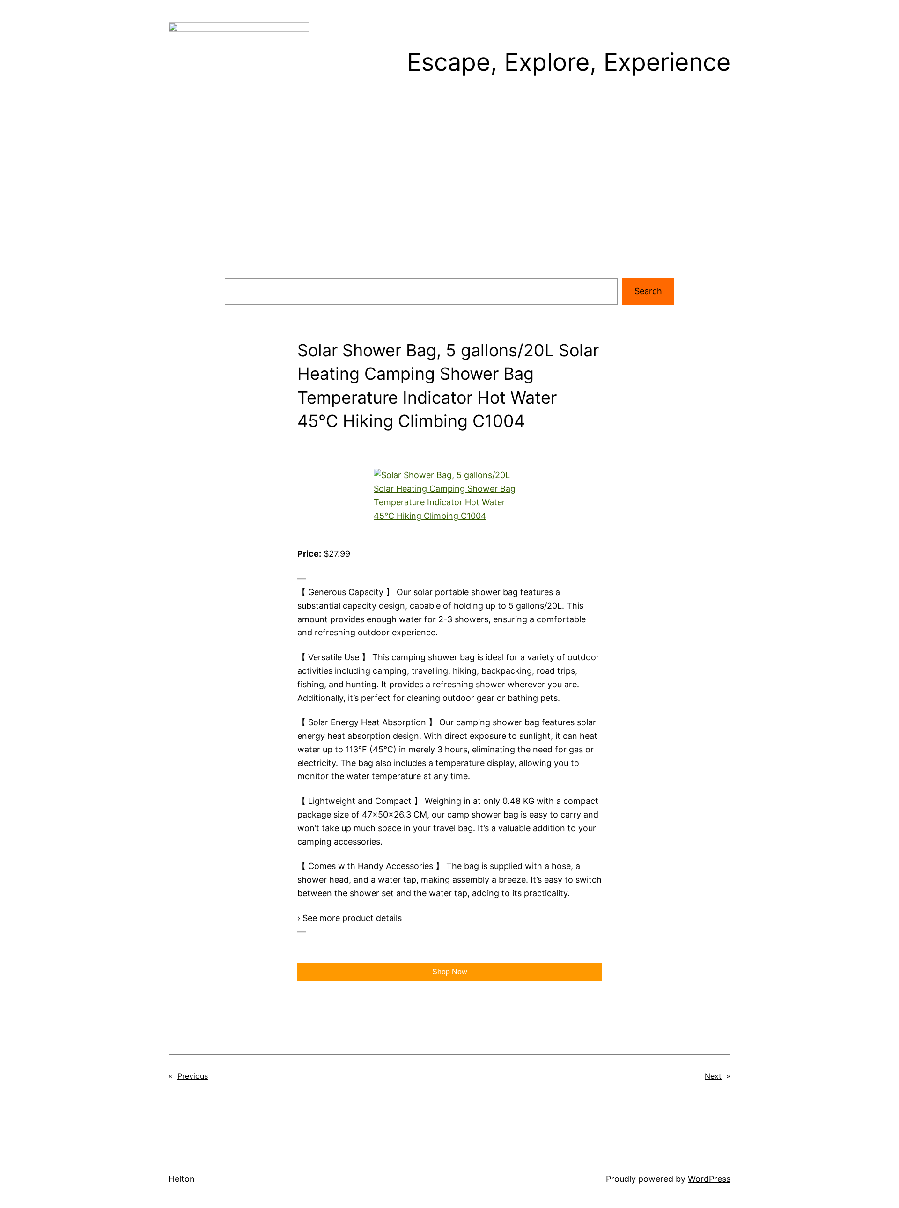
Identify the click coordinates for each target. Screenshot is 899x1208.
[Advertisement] (449, 201)
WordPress (709, 1179)
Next (713, 1076)
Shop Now (449, 972)
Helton (182, 1179)
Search (648, 291)
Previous (192, 1076)
